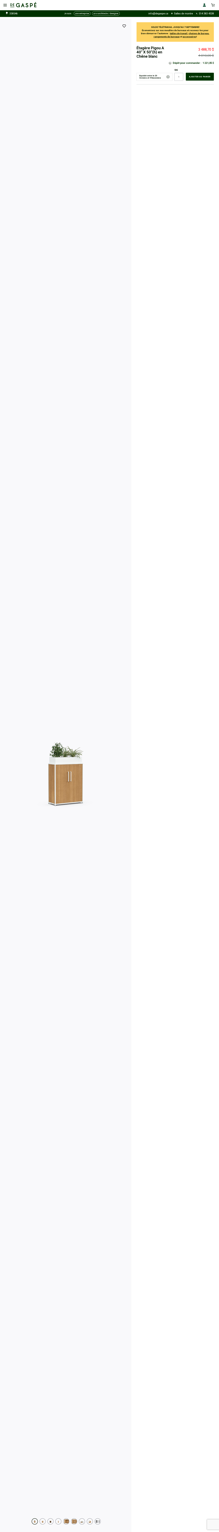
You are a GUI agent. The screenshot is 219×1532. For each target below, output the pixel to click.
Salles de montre (183, 13)
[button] (35, 1521)
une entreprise (82, 13)
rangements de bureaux (167, 36)
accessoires (189, 36)
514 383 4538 (206, 13)
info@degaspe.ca (158, 13)
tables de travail (178, 33)
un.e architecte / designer (105, 13)
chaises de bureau (199, 33)
